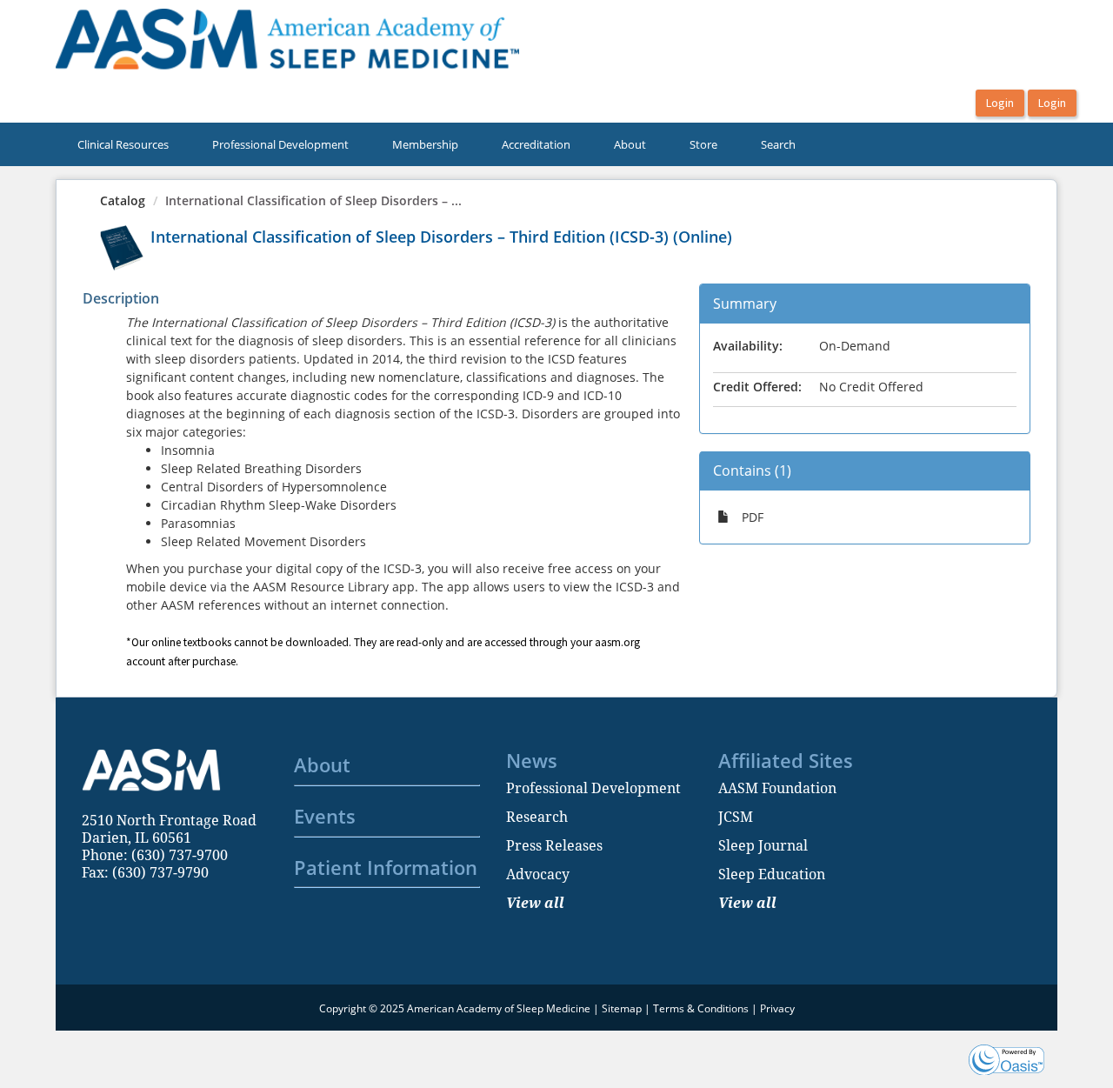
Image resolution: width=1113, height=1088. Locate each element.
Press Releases (554, 845)
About (630, 144)
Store (703, 144)
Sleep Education (771, 874)
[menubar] (436, 144)
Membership (425, 144)
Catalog (122, 200)
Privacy (777, 1008)
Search (778, 144)
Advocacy (538, 874)
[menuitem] (123, 144)
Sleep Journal (763, 845)
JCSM (735, 816)
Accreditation (536, 144)
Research (537, 816)
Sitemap (622, 1008)
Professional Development (280, 144)
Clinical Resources (123, 144)
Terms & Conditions (701, 1008)
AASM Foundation (777, 788)
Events (325, 816)
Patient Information (385, 867)
